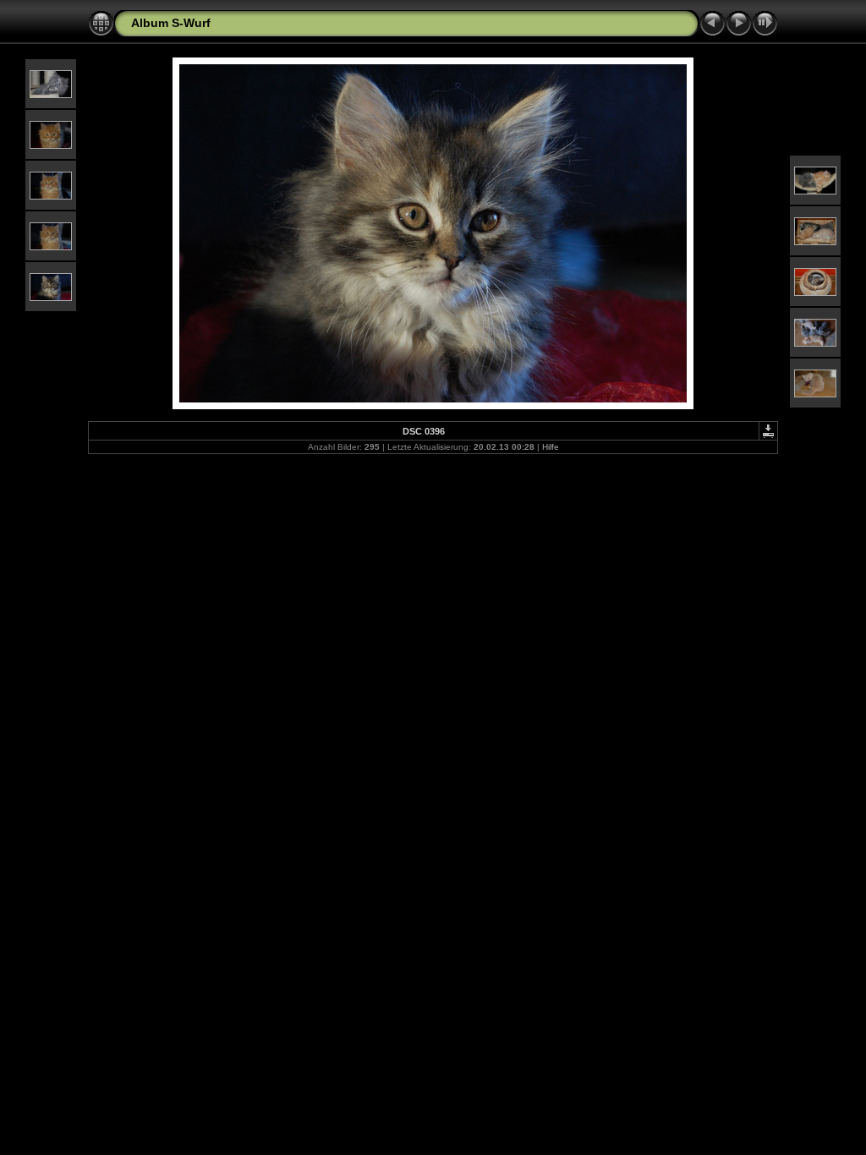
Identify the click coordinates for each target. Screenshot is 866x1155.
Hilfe (550, 447)
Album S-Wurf (171, 23)
